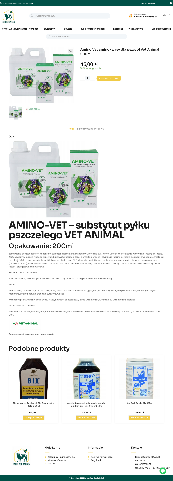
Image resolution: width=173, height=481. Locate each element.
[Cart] (170, 15)
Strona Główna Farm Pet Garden (20, 29)
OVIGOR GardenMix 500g (139, 403)
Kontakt (118, 29)
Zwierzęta (49, 29)
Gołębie (68, 29)
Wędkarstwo (136, 29)
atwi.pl (101, 478)
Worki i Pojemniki (161, 29)
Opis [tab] (71, 129)
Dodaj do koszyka (109, 78)
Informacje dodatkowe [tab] (90, 129)
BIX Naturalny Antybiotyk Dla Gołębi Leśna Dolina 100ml (33, 404)
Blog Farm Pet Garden (93, 29)
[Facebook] (171, 3)
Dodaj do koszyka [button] (33, 417)
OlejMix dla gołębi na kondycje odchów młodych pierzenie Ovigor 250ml (86, 404)
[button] (70, 51)
